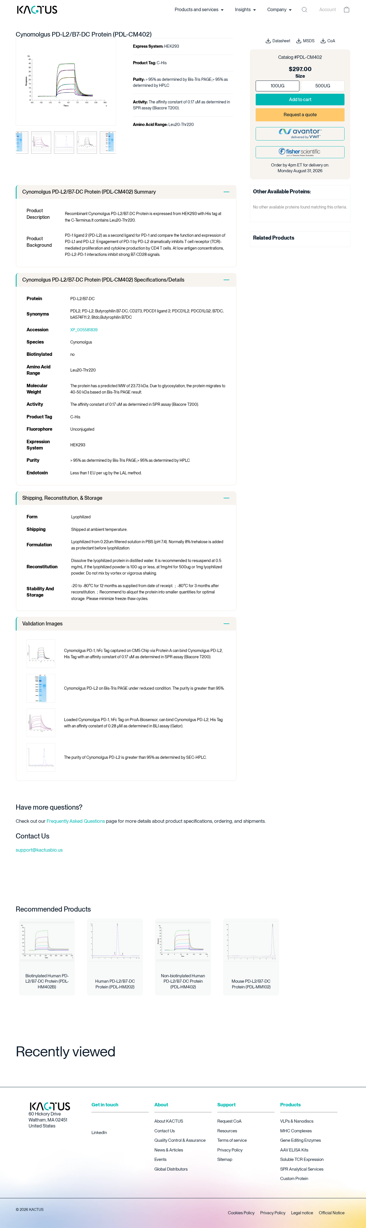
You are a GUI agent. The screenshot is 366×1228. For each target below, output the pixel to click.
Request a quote (300, 114)
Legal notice (302, 1212)
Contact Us (164, 1130)
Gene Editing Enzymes (300, 1140)
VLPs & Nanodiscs (296, 1121)
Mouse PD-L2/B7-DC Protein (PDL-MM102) (251, 984)
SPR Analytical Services (301, 1169)
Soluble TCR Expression (302, 1159)
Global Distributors (171, 1169)
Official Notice (332, 1212)
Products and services (197, 9)
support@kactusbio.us (39, 850)
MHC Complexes (296, 1130)
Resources (227, 1130)
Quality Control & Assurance (180, 1140)
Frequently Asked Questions (76, 821)
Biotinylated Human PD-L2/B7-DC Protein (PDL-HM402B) (47, 981)
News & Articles (168, 1150)
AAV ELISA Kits (294, 1150)
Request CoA (229, 1121)
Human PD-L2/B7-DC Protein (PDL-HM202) (115, 984)
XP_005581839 (84, 330)
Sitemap (224, 1159)
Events (160, 1159)
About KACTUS (168, 1121)
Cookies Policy (241, 1212)
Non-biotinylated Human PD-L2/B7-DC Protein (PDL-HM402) (183, 981)
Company (277, 9)
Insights (243, 9)
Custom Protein (294, 1178)
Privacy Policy (229, 1150)
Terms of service (232, 1140)
